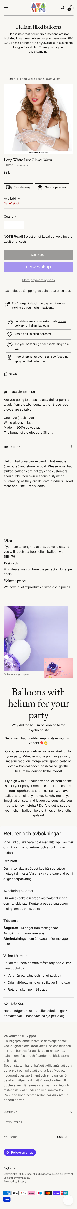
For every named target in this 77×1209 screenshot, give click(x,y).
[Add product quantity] (20, 225)
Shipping (30, 290)
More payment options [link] (38, 280)
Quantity (10, 216)
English (8, 1168)
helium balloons (33, 486)
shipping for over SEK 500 (39, 356)
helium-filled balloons (37, 334)
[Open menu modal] (6, 7)
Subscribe (65, 1137)
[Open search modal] (62, 7)
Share (14, 374)
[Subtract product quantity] (7, 225)
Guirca (8, 165)
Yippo (28, 1173)
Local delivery (52, 236)
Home (11, 78)
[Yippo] (38, 7)
